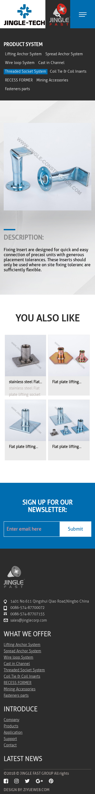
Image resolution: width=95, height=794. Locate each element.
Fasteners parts (17, 89)
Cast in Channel (51, 63)
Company (11, 720)
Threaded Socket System (25, 71)
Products (11, 726)
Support (10, 739)
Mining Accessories (52, 80)
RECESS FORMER (19, 80)
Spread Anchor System (64, 54)
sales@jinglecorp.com (28, 620)
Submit (75, 529)
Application (13, 732)
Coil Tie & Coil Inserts (68, 71)
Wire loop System (20, 63)
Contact (10, 745)
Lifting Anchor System (23, 54)
